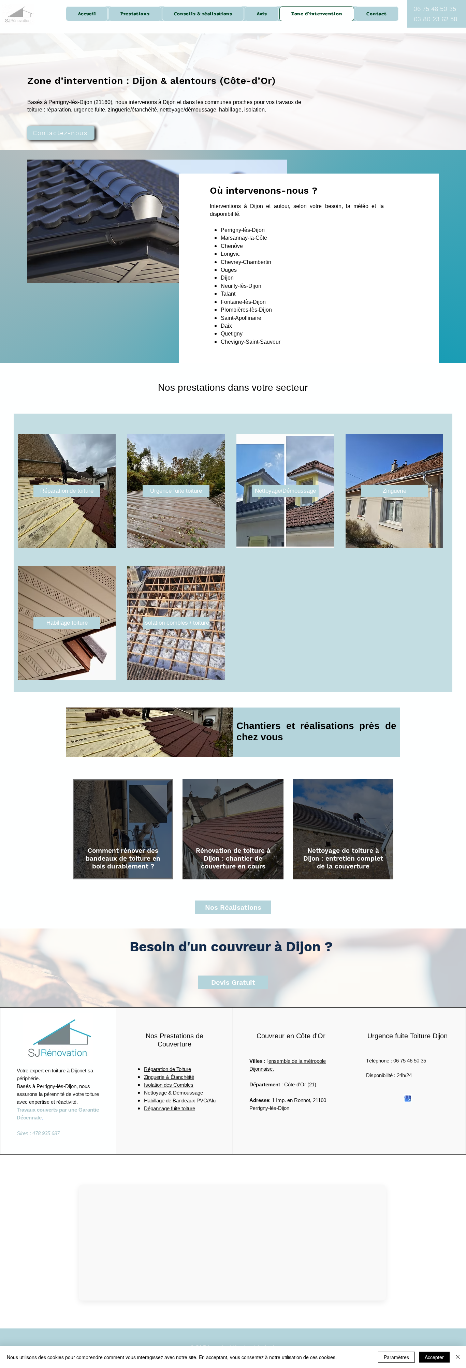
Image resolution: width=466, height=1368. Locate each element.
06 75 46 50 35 (409, 1061)
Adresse (259, 1100)
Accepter (434, 1357)
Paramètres (396, 1357)
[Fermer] (458, 1357)
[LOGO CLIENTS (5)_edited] (408, 1098)
